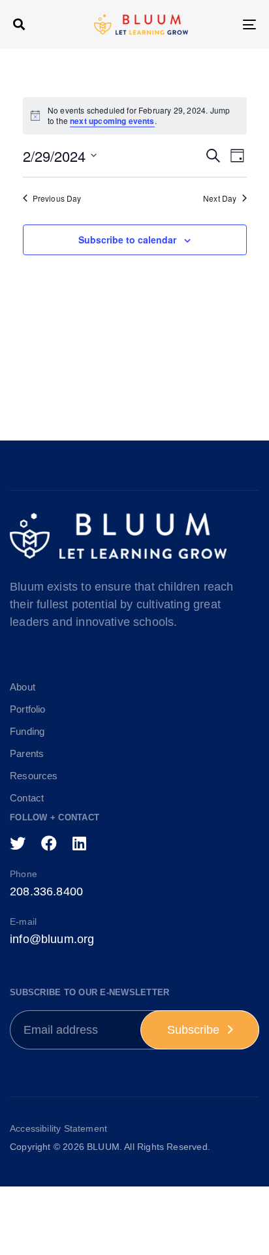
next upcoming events (112, 121)
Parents (27, 753)
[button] (19, 24)
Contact (27, 797)
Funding (27, 731)
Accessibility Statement (58, 1128)
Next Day (219, 198)
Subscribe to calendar (127, 239)
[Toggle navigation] (215, 24)
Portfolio (28, 709)
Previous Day (57, 198)
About (22, 686)
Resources (34, 775)
